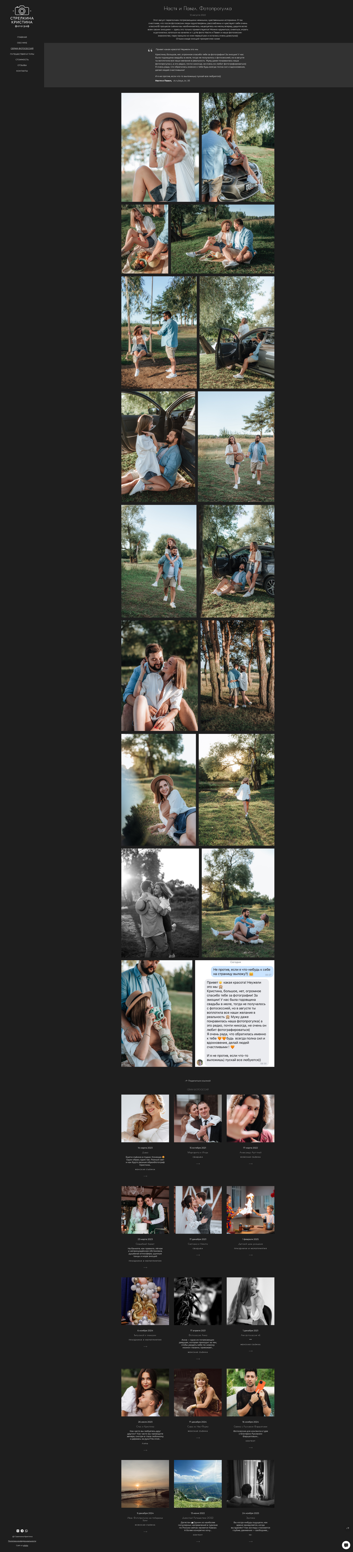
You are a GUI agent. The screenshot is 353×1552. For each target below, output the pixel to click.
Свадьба (198, 1157)
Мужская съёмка (250, 1157)
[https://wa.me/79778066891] (26, 1531)
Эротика (250, 1518)
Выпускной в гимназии (145, 1335)
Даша (145, 1152)
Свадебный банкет (145, 1244)
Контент (251, 1441)
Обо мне (22, 43)
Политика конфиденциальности (22, 1541)
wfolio (25, 1545)
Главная (22, 37)
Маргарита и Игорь (198, 1152)
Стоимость (22, 59)
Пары (145, 1444)
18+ (250, 1535)
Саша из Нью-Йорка (197, 1426)
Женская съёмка (145, 1169)
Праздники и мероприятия (145, 1261)
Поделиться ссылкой (199, 1080)
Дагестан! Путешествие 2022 (197, 1518)
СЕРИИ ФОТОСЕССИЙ (22, 48)
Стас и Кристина (145, 1426)
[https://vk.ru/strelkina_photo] (18, 1531)
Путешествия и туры (22, 54)
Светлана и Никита (198, 1244)
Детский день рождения (250, 1244)
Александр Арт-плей (250, 1152)
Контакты (22, 71)
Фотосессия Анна (198, 1335)
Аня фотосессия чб (250, 1335)
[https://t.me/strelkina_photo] (22, 1531)
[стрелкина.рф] (22, 16)
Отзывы (22, 65)
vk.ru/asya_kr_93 (181, 80)
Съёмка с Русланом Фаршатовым (250, 1426)
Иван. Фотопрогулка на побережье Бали (145, 1519)
